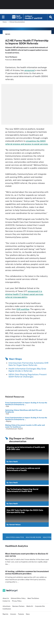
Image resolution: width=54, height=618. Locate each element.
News (7, 34)
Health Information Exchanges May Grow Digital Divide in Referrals (27, 370)
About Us (6, 598)
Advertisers (6, 606)
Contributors (7, 609)
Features (21, 614)
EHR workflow (23, 309)
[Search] (50, 17)
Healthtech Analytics (15, 537)
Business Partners (18, 606)
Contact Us (6, 601)
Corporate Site (40, 606)
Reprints (5, 614)
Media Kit (29, 606)
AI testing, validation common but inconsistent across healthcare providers (27, 572)
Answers (13, 614)
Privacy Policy (16, 601)
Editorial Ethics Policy (18, 598)
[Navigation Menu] (3, 17)
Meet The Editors (33, 598)
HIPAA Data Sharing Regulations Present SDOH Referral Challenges (28, 375)
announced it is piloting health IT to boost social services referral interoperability (24, 294)
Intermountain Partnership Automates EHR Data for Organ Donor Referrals (28, 364)
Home (5, 22)
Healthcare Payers (33, 537)
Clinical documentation (17, 22)
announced (29, 70)
